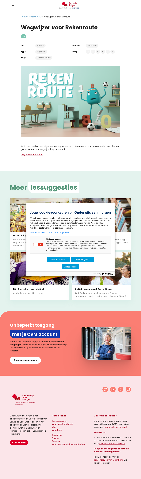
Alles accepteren (58, 259)
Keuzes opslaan (70, 267)
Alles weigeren (82, 259)
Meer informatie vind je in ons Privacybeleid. (49, 232)
